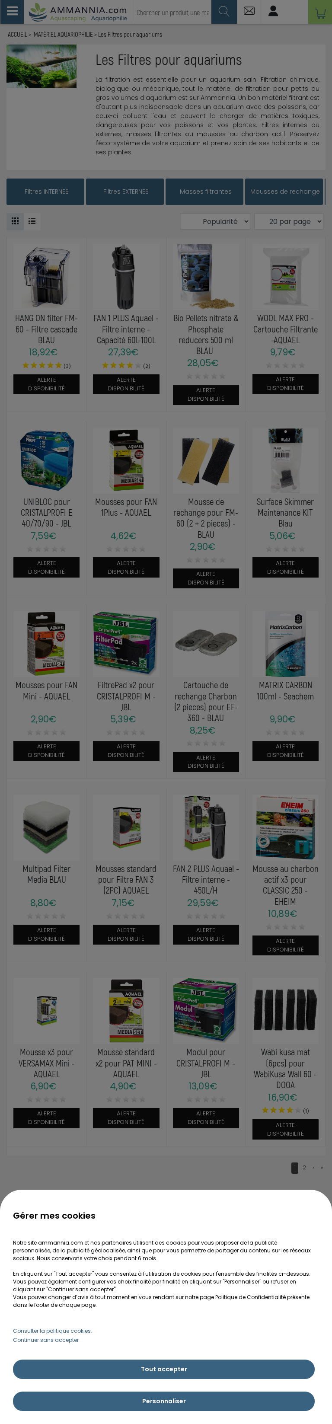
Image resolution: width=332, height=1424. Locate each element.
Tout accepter (164, 1369)
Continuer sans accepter (46, 1340)
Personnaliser (164, 1401)
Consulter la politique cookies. (52, 1331)
